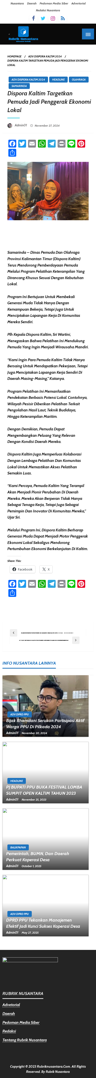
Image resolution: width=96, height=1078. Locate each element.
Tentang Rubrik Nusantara (24, 1040)
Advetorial (11, 1004)
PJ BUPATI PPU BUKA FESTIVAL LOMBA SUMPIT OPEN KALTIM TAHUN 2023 (44, 790)
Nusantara (17, 3)
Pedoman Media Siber (54, 3)
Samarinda (19, 86)
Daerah (31, 3)
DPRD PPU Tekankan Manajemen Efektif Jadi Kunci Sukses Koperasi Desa (43, 923)
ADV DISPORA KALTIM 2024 (45, 56)
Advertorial (78, 3)
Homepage (14, 56)
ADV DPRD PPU (19, 714)
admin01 (21, 125)
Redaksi (9, 1031)
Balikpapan (18, 847)
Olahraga (79, 79)
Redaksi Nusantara (48, 10)
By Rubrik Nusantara (55, 1072)
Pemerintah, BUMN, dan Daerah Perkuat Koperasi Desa (37, 856)
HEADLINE (58, 79)
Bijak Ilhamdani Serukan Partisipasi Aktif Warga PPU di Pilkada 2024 (45, 723)
